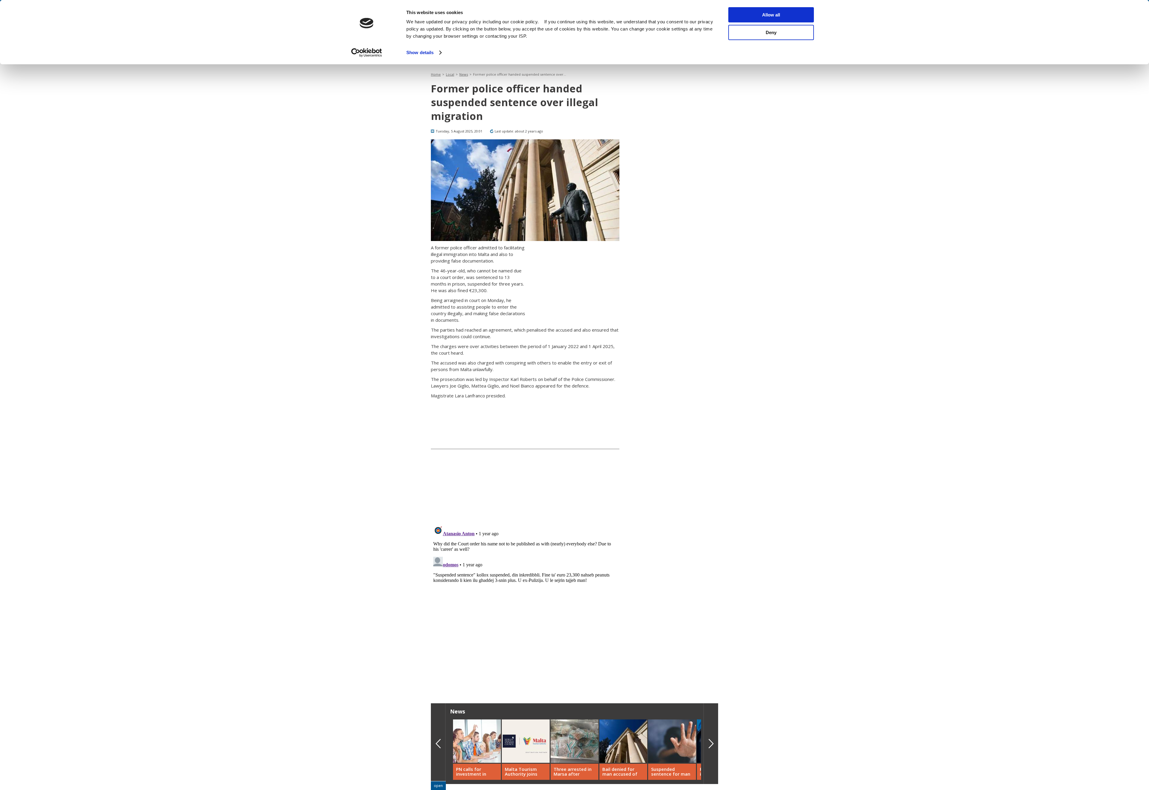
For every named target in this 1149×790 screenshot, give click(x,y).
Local (450, 74)
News (463, 74)
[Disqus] (525, 598)
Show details (420, 52)
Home (436, 74)
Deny (771, 32)
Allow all (771, 14)
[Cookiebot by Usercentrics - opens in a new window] (367, 52)
